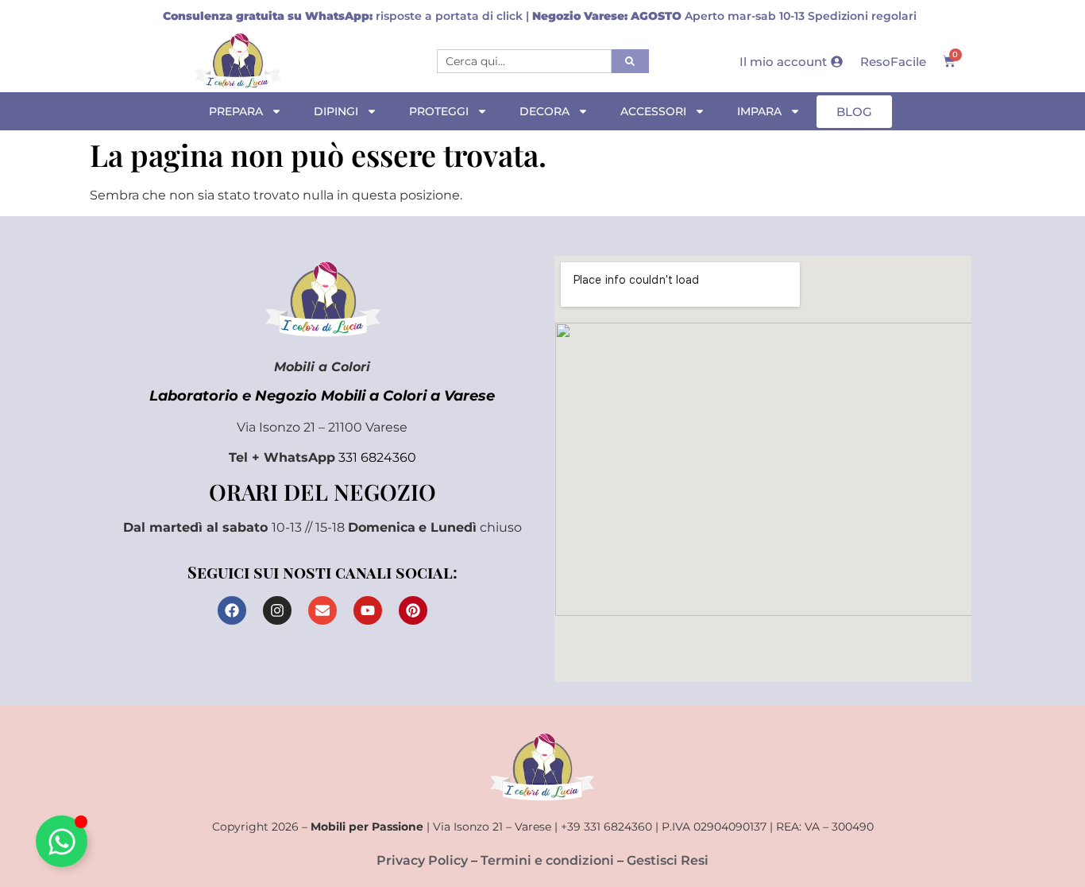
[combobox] (524, 61)
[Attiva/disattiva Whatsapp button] (61, 841)
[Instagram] (277, 610)
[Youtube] (367, 610)
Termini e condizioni (547, 860)
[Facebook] (232, 610)
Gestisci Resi (668, 860)
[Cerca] (630, 61)
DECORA (544, 111)
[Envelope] (322, 610)
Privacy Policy (422, 860)
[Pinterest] (413, 610)
